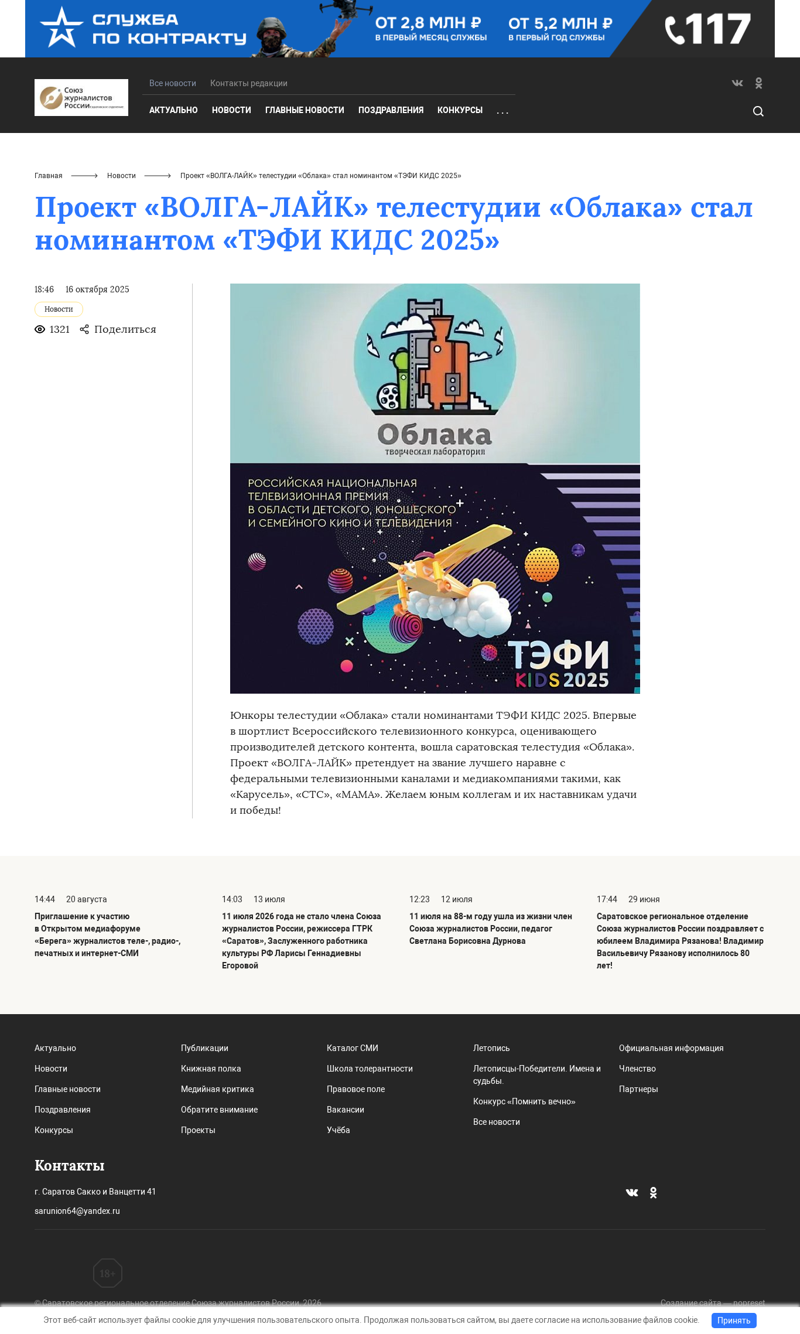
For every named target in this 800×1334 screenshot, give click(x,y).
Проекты (198, 1130)
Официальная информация (671, 1048)
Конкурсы (460, 110)
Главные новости (304, 110)
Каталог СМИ (352, 1048)
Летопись (491, 1048)
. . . (502, 110)
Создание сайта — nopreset (713, 1303)
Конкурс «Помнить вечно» (524, 1101)
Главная (49, 176)
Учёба (338, 1130)
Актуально (173, 110)
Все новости (496, 1122)
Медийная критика (217, 1089)
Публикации (204, 1048)
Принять (734, 1320)
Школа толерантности (370, 1068)
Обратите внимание (219, 1109)
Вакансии (345, 1109)
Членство (637, 1068)
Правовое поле (356, 1089)
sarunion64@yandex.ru (77, 1211)
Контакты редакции (249, 83)
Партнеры (638, 1089)
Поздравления (390, 110)
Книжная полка (211, 1068)
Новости (231, 110)
